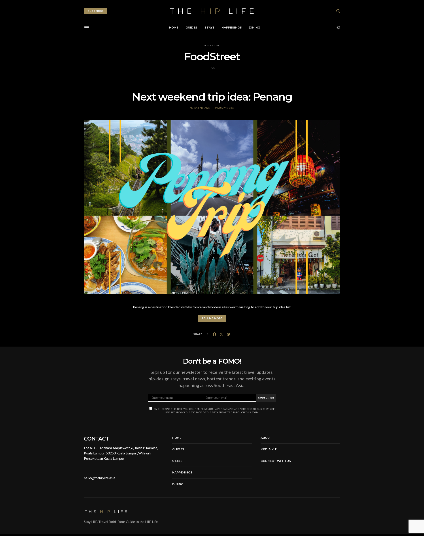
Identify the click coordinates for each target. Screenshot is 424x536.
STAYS (209, 27)
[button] (338, 27)
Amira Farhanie (200, 108)
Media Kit (269, 449)
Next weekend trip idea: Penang (212, 96)
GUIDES (191, 27)
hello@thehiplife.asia (99, 478)
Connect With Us (276, 461)
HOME (173, 27)
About (266, 437)
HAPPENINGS (231, 27)
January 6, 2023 (225, 108)
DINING (254, 27)
